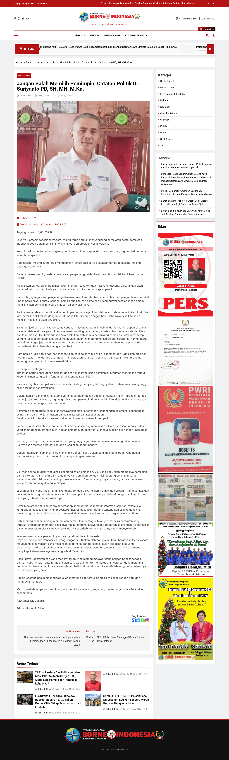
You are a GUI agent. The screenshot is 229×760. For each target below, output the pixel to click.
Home (81, 35)
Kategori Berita (134, 35)
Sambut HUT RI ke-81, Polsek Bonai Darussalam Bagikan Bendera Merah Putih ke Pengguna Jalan (126, 699)
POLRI (163, 132)
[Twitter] (138, 620)
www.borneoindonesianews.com (109, 24)
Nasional (165, 107)
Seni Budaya (166, 139)
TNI (162, 145)
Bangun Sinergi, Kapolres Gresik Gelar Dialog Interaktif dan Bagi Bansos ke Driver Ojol (149, 3)
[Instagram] (147, 620)
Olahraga (164, 119)
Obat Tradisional (168, 113)
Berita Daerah (167, 81)
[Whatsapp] (143, 620)
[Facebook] (134, 620)
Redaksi (94, 35)
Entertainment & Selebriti (173, 94)
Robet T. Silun (26, 95)
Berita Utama (24, 75)
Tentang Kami (112, 35)
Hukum (164, 100)
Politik (163, 126)
